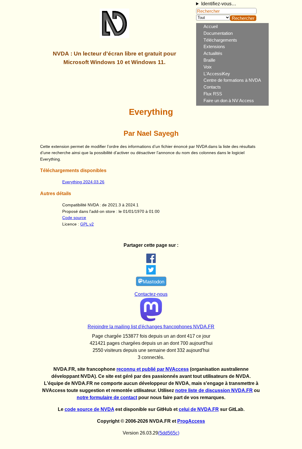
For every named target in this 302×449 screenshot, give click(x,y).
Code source (74, 217)
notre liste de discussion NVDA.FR (214, 390)
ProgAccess (191, 421)
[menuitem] (235, 26)
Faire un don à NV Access (228, 100)
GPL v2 (87, 224)
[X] (151, 272)
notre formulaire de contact (107, 397)
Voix (207, 66)
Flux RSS (212, 93)
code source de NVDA (89, 409)
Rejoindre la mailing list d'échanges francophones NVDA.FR (151, 326)
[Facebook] (151, 261)
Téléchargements (220, 40)
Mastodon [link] (153, 282)
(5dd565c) (168, 432)
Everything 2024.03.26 (83, 181)
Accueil (210, 26)
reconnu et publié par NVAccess (152, 369)
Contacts (212, 86)
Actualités (212, 53)
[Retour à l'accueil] (114, 35)
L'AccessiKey (216, 73)
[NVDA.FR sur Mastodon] (151, 319)
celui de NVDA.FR (199, 409)
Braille (209, 60)
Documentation (218, 33)
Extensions (214, 46)
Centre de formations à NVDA (232, 80)
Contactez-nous (151, 294)
